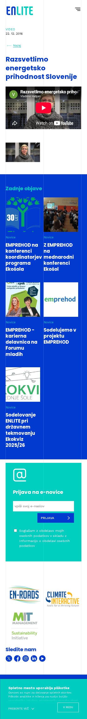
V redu (68, 707)
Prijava (47, 518)
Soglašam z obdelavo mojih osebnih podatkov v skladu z (44, 538)
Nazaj (17, 45)
